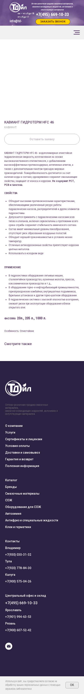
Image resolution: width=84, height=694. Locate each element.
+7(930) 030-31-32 (18, 554)
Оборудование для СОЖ (23, 507)
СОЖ (8, 500)
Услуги (10, 432)
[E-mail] (8, 648)
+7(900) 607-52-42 (18, 630)
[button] (53, 22)
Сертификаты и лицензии (23, 439)
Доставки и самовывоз (22, 452)
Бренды (11, 487)
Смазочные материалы (22, 493)
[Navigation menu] (77, 32)
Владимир (12, 548)
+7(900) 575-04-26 (18, 581)
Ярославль (13, 610)
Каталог (11, 480)
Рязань (10, 623)
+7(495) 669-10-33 (21, 603)
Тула (8, 561)
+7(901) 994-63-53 (18, 616)
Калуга (10, 574)
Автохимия (13, 513)
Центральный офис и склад (25, 595)
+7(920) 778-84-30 (18, 568)
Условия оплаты (17, 446)
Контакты (12, 541)
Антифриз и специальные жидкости (31, 520)
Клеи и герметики (18, 527)
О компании (14, 425)
